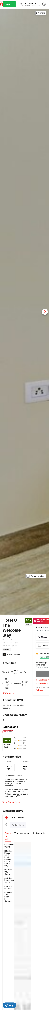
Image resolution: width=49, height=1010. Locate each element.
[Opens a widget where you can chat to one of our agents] (9, 1005)
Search (9, 4)
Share (42, 13)
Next (45, 312)
